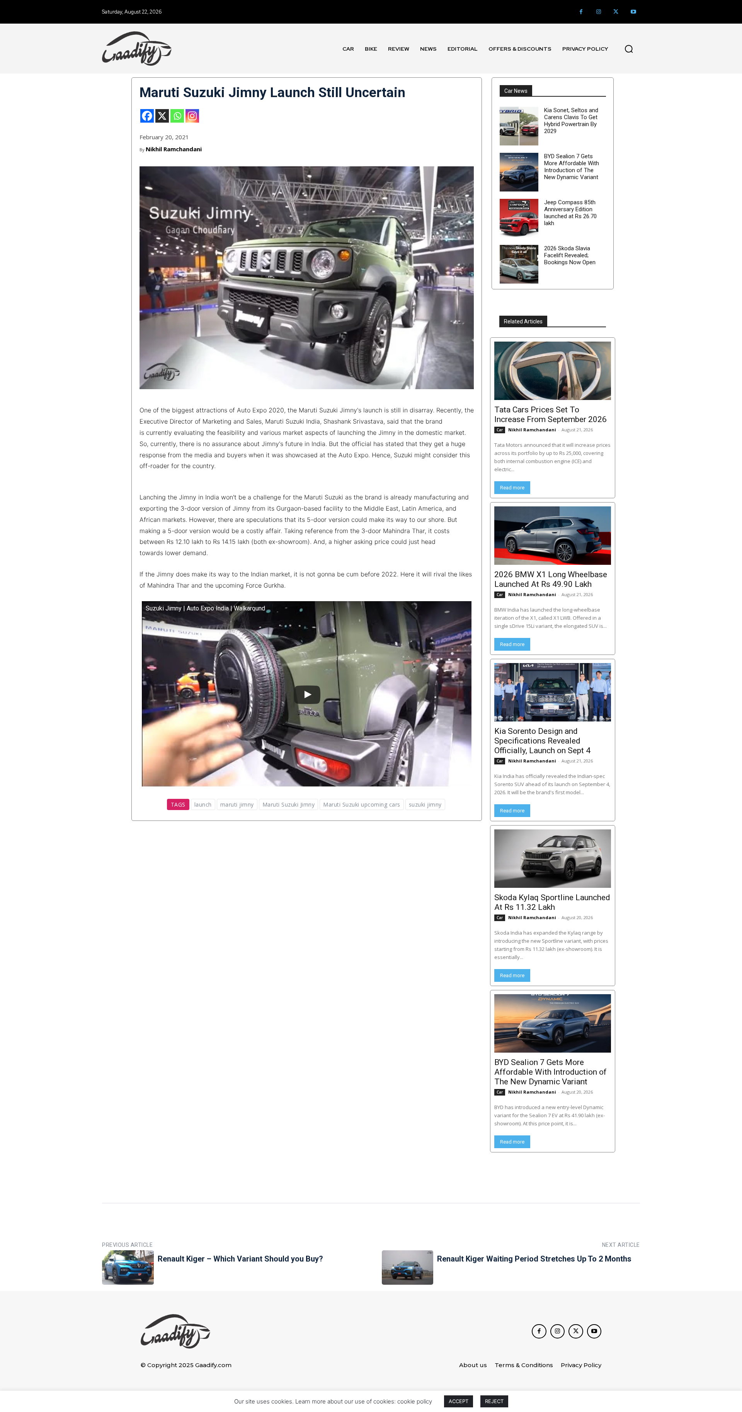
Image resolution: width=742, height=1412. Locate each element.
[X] (162, 116)
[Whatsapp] (177, 116)
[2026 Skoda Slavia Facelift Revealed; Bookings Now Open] (519, 264)
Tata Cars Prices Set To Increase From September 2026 (550, 414)
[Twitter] (616, 12)
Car (500, 429)
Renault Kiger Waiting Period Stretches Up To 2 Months (534, 1258)
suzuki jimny (425, 804)
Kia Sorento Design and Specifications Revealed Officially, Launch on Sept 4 (542, 741)
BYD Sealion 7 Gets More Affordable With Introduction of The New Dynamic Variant (571, 167)
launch (203, 804)
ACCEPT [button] (458, 1401)
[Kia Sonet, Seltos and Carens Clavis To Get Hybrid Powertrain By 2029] (519, 126)
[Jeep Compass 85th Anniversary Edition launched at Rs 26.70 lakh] (519, 218)
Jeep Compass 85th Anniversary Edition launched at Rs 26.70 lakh (570, 213)
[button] (629, 49)
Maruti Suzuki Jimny (288, 804)
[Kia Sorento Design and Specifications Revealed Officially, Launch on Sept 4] (552, 692)
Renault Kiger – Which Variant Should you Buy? (240, 1258)
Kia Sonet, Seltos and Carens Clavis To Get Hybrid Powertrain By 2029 (571, 121)
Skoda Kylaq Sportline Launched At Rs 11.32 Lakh (552, 902)
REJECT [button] (494, 1401)
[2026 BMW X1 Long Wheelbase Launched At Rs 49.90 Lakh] (552, 535)
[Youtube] (633, 12)
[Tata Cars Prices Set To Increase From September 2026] (552, 371)
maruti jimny (237, 804)
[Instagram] (598, 12)
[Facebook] (581, 12)
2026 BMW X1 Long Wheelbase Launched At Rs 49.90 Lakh (550, 579)
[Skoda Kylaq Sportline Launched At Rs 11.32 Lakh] (552, 858)
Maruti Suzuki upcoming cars (361, 804)
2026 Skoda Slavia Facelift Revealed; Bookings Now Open (570, 255)
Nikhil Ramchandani (174, 149)
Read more (512, 488)
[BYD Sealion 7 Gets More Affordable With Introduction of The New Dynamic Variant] (519, 172)
